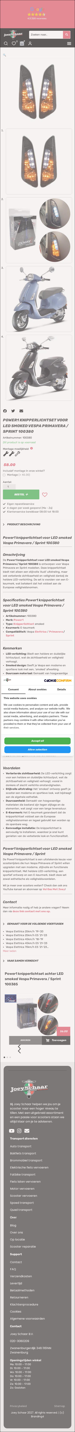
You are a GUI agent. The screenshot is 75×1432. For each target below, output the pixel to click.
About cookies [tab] (37, 689)
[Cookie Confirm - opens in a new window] (57, 681)
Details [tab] (61, 689)
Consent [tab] (13, 689)
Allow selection (37, 749)
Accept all (37, 740)
